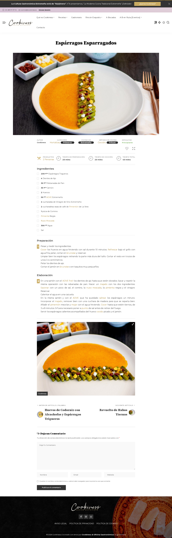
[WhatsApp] (91, 516)
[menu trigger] (6, 22)
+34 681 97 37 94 (11, 10)
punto (85, 308)
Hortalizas (55, 142)
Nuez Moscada (47, 221)
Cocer (44, 249)
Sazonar (45, 288)
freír (71, 281)
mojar (74, 305)
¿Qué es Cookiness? (147, 4)
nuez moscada (94, 288)
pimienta (110, 288)
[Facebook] (81, 516)
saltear (102, 298)
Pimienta (45, 216)
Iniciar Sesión (44, 10)
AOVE (49, 197)
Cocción (102, 142)
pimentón (55, 305)
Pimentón (74, 207)
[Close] (169, 4)
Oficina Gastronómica (104, 535)
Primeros (67, 142)
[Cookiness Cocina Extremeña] (21, 22)
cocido (100, 311)
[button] (133, 324)
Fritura (112, 142)
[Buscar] (167, 22)
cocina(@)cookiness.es (29, 10)
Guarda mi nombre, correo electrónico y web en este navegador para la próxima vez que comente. (74, 481)
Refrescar (112, 249)
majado (103, 284)
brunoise (71, 253)
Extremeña (86, 142)
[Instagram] (86, 516)
